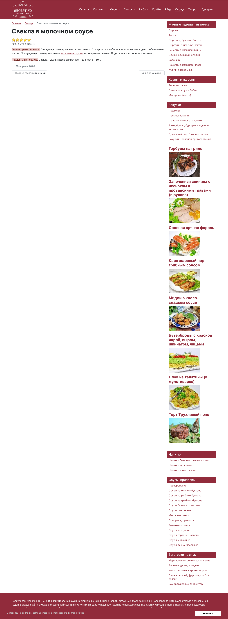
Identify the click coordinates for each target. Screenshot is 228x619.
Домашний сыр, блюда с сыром (188, 134)
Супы (82, 9)
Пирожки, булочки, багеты (185, 40)
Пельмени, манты (179, 115)
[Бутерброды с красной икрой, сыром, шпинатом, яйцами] (184, 360)
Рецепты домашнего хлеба (185, 64)
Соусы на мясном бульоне (185, 490)
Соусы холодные (179, 530)
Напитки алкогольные (182, 470)
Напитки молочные (180, 465)
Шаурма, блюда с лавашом (185, 120)
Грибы (156, 9)
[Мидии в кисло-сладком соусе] (184, 318)
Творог (193, 9)
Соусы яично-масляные (183, 544)
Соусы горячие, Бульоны (184, 535)
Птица (128, 9)
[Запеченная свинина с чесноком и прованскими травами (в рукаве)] (184, 210)
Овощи (179, 9)
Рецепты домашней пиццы (185, 49)
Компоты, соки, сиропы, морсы (188, 570)
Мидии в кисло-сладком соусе (184, 300)
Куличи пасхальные (180, 69)
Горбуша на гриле (185, 148)
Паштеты (174, 110)
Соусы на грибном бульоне (185, 500)
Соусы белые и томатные (184, 505)
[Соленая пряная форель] (184, 243)
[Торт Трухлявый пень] (184, 430)
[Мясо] (118, 9)
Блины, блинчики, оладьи (184, 54)
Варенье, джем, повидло (184, 565)
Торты (172, 35)
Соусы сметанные (180, 510)
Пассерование (177, 485)
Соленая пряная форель (191, 227)
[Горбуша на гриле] (184, 164)
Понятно (208, 613)
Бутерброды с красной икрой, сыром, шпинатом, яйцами (190, 340)
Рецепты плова (178, 85)
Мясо (113, 9)
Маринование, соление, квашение (189, 560)
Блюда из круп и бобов (183, 90)
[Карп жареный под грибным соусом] (184, 280)
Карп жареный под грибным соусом (186, 262)
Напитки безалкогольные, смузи (189, 460)
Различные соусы (179, 525)
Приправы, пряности (181, 520)
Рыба (142, 9)
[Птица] (133, 9)
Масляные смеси (179, 515)
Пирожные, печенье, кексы (185, 45)
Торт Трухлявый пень (189, 414)
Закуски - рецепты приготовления (190, 139)
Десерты (207, 9)
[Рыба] (147, 9)
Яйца (168, 9)
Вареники (175, 59)
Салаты (98, 9)
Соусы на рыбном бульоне (185, 495)
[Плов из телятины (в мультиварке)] (184, 397)
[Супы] (87, 9)
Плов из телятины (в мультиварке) (188, 379)
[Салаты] (104, 9)
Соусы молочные (179, 540)
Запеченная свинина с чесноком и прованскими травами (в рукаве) (190, 188)
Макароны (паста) (180, 95)
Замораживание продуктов (186, 583)
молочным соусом (72, 53)
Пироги (173, 30)
